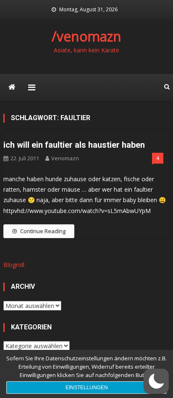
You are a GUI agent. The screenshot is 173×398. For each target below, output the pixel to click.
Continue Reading (43, 231)
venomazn (65, 158)
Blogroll (13, 265)
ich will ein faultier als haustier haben (74, 145)
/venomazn (86, 36)
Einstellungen (87, 387)
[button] (156, 381)
